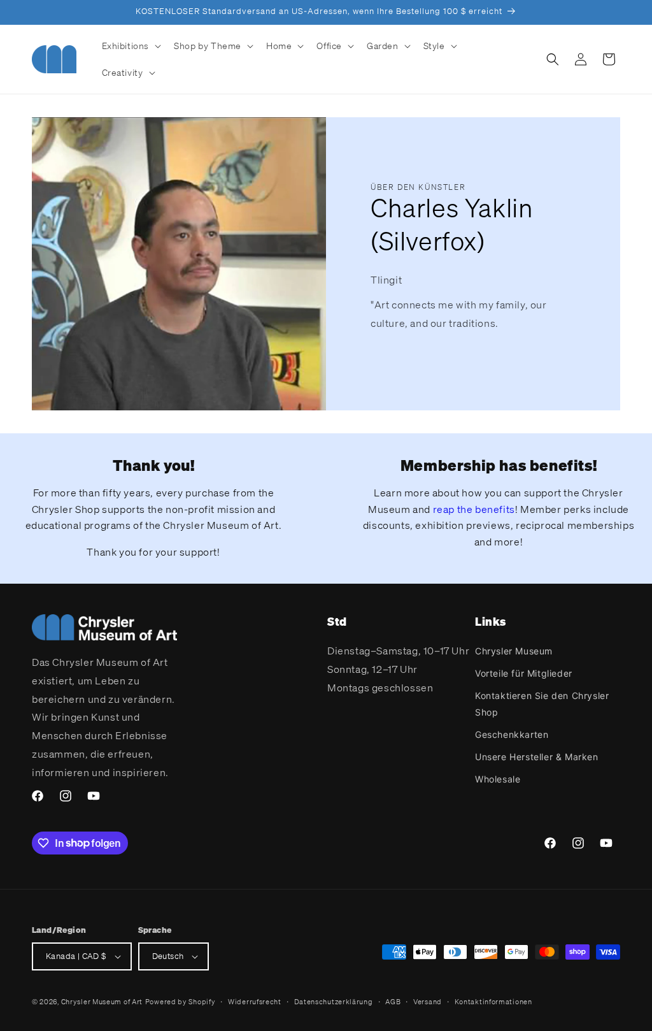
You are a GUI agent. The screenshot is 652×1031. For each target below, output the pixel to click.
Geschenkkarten (511, 734)
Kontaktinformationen (493, 1001)
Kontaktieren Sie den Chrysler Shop (542, 703)
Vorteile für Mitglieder (523, 673)
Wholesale (497, 779)
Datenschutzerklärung (333, 1001)
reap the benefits (474, 509)
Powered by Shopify (180, 1001)
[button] (130, 45)
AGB (392, 1001)
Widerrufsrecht (254, 1001)
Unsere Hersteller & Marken (537, 756)
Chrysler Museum (514, 650)
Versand (427, 1001)
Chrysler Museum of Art (102, 1001)
